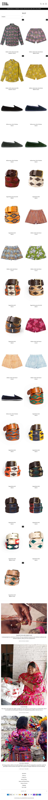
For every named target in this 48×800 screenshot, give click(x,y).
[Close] (39, 387)
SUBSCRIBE (24, 408)
